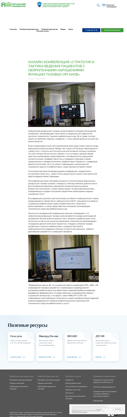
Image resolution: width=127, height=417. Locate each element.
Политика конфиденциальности (104, 387)
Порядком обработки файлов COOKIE (91, 410)
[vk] (109, 414)
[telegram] (112, 414)
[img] (98, 5)
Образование (98, 401)
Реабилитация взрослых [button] (29, 29)
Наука (70, 29)
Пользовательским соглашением (79, 412)
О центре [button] (13, 29)
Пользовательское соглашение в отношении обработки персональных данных (105, 394)
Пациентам (69, 380)
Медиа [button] (63, 29)
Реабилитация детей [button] (49, 29)
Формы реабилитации (73, 383)
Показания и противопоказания (21, 380)
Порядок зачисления (17, 383)
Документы (69, 393)
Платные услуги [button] (42, 31)
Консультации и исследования (76, 386)
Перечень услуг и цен (72, 390)
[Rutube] (116, 414)
